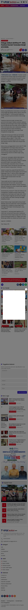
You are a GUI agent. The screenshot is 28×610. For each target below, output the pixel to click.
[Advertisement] (14, 305)
